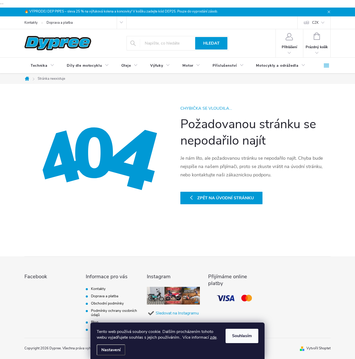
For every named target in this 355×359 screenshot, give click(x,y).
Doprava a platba (60, 22)
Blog (94, 322)
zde (213, 337)
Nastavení (111, 350)
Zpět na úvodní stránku (225, 198)
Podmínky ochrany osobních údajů (114, 312)
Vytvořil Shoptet (318, 348)
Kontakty (31, 22)
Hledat (211, 43)
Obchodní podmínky (107, 303)
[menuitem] (42, 66)
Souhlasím (242, 336)
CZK (315, 22)
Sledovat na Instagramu (177, 313)
